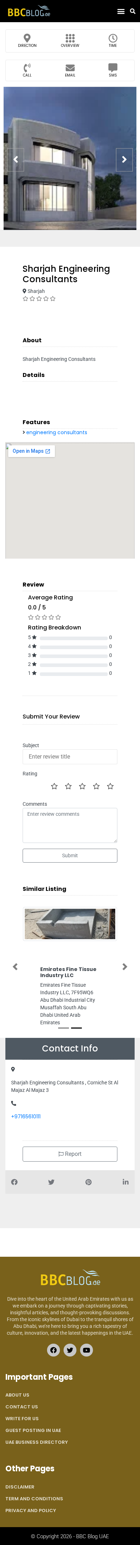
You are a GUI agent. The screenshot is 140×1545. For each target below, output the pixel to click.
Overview (70, 45)
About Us (17, 1395)
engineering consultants (56, 432)
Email (70, 75)
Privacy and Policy (30, 1510)
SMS (113, 75)
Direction (27, 45)
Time (113, 45)
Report (72, 1154)
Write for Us (22, 1418)
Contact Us (21, 1406)
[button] (121, 11)
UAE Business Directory (36, 1442)
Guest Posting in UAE (33, 1430)
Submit (70, 855)
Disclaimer (19, 1486)
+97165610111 (26, 1116)
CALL (27, 75)
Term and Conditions (34, 1498)
